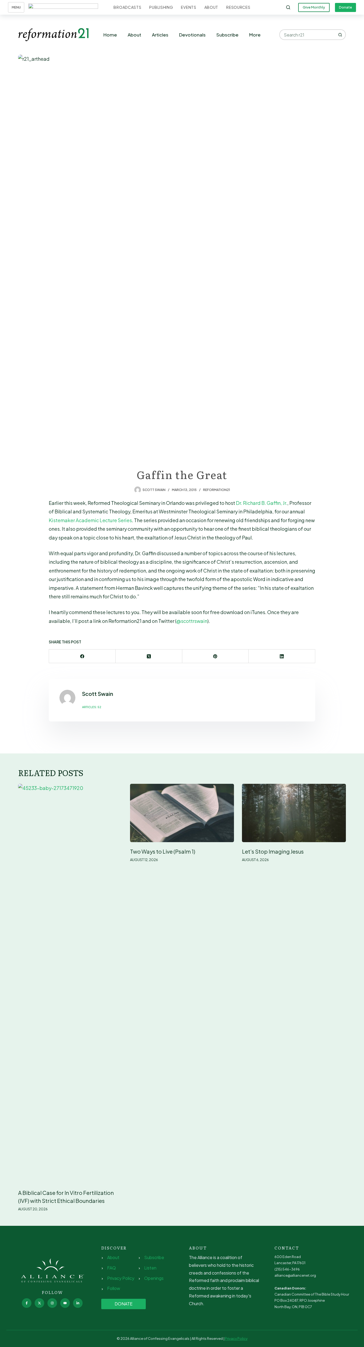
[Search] (288, 7)
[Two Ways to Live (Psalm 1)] (182, 813)
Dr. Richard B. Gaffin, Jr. (261, 503)
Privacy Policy (120, 1278)
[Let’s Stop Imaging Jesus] (294, 813)
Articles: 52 (91, 707)
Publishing (161, 7)
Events (188, 7)
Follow (113, 1288)
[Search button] (340, 34)
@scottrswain (191, 621)
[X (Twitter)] (149, 656)
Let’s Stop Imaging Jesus (273, 851)
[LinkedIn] (282, 656)
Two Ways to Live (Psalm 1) (162, 851)
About (211, 7)
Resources (238, 7)
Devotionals (192, 35)
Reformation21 (216, 490)
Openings (154, 1278)
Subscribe (227, 35)
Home (110, 35)
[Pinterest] (215, 656)
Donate (345, 7)
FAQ (111, 1268)
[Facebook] (82, 656)
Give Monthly (314, 7)
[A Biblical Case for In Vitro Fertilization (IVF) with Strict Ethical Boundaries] (70, 983)
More (255, 35)
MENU (16, 7)
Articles (160, 35)
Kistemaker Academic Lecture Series (90, 520)
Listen (150, 1268)
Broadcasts (127, 7)
